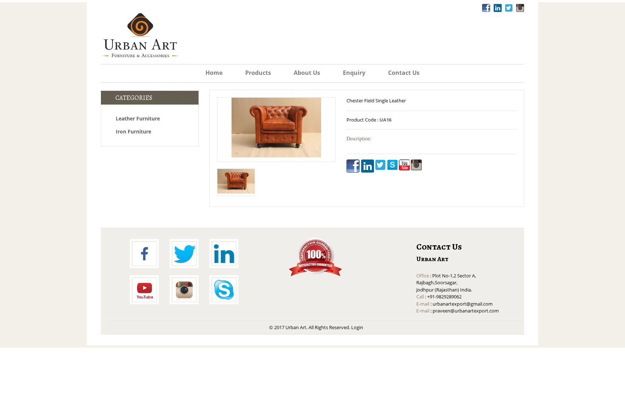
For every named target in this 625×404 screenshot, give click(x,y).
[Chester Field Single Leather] (276, 128)
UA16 (385, 119)
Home (213, 73)
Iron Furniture (133, 131)
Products (258, 73)
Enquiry (354, 73)
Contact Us (404, 73)
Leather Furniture (138, 118)
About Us (307, 73)
